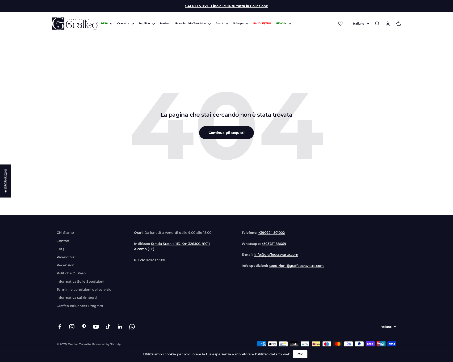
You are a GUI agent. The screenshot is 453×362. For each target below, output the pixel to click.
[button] (5, 181)
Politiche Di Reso (71, 273)
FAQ (60, 249)
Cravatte (123, 23)
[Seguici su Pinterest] (84, 327)
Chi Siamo (65, 232)
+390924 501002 (271, 232)
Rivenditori (66, 257)
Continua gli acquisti (226, 133)
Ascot (219, 23)
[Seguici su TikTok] (108, 327)
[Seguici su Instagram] (72, 327)
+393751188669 (274, 244)
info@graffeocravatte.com (276, 254)
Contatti (64, 241)
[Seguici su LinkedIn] (120, 327)
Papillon (144, 23)
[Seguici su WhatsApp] (132, 327)
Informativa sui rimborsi (77, 297)
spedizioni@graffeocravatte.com (296, 266)
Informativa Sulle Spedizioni (80, 281)
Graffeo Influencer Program (80, 306)
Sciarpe (238, 23)
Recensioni (66, 265)
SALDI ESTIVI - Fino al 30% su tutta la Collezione (226, 6)
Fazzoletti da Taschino (190, 23)
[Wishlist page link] (340, 23)
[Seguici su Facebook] (60, 327)
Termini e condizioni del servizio (84, 289)
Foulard (165, 23)
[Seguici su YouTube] (96, 327)
